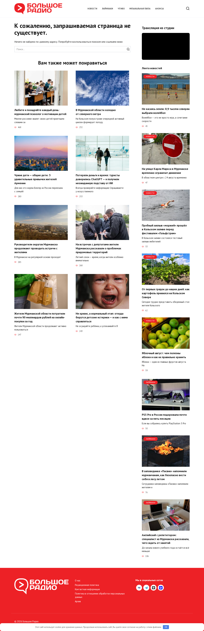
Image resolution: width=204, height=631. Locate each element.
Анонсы (159, 8)
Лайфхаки (107, 8)
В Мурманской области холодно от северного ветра (96, 112)
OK (166, 627)
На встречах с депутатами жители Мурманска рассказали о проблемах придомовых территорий (98, 248)
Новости (92, 8)
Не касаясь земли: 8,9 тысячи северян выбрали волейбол (165, 111)
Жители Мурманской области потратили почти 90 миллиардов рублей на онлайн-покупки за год (39, 317)
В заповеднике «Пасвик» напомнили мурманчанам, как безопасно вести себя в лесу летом (164, 475)
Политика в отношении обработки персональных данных (100, 595)
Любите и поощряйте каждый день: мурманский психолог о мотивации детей (40, 112)
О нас (77, 580)
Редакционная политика (87, 584)
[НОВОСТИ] (166, 102)
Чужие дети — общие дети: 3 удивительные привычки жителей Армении (35, 179)
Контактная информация (87, 589)
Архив (78, 601)
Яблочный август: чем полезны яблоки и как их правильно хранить (164, 355)
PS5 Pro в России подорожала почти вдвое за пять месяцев (164, 416)
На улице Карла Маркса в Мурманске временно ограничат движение (165, 171)
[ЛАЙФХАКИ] (166, 408)
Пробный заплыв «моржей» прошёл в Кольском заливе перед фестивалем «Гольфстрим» (164, 229)
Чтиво (121, 8)
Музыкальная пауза (139, 8)
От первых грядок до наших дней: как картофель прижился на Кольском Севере (165, 293)
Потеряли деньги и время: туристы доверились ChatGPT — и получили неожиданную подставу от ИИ (98, 179)
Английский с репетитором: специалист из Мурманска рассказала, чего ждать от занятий (165, 539)
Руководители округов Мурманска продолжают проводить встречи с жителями (36, 248)
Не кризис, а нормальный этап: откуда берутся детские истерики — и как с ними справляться (102, 317)
